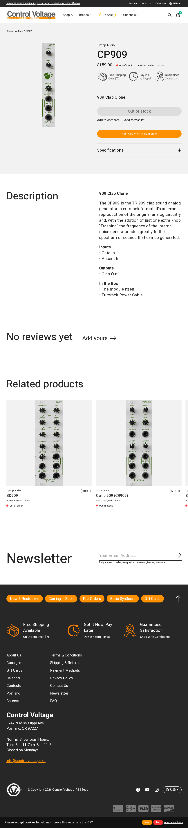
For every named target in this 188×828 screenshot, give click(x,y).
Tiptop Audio (106, 45)
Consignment (17, 662)
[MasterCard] (131, 810)
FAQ (53, 701)
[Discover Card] (169, 810)
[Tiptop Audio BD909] (49, 443)
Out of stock (139, 111)
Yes (146, 822)
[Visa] (143, 810)
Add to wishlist (134, 120)
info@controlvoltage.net (26, 760)
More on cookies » (173, 822)
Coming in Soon (61, 598)
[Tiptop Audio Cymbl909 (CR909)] (139, 443)
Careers (12, 701)
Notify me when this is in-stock (139, 134)
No (158, 822)
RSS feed (82, 790)
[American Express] (156, 810)
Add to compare (108, 120)
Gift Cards (152, 598)
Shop (66, 15)
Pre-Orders (92, 598)
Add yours (95, 338)
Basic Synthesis (122, 598)
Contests (13, 685)
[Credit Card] (118, 810)
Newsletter (59, 693)
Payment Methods (65, 670)
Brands (84, 15)
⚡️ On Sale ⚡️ (107, 15)
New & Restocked (24, 598)
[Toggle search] (169, 15)
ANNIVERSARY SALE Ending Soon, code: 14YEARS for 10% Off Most (43, 3)
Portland (13, 693)
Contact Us (59, 685)
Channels (129, 15)
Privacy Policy (61, 678)
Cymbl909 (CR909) (112, 495)
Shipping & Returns (65, 662)
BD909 (12, 495)
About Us (13, 655)
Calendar (13, 678)
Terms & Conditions (66, 655)
